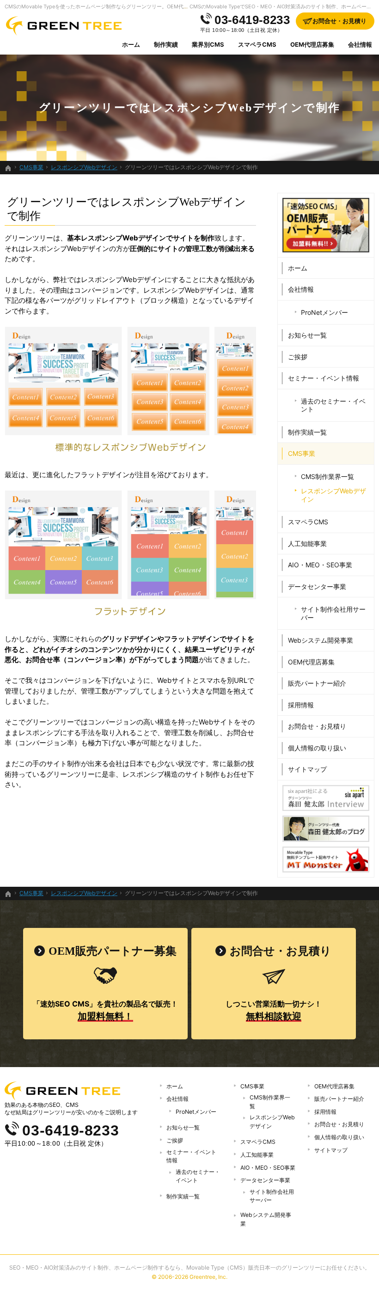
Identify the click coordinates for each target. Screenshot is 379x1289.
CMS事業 (301, 453)
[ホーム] (8, 168)
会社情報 (301, 289)
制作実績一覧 (307, 432)
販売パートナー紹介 (317, 683)
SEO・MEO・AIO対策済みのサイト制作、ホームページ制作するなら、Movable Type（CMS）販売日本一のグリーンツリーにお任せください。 (189, 1267)
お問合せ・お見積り (317, 726)
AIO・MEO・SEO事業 (320, 565)
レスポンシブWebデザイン (333, 495)
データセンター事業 (317, 586)
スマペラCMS (308, 522)
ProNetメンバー (324, 312)
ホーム (297, 268)
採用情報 (301, 705)
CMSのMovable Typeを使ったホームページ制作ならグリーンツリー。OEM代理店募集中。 (109, 6)
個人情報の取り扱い (317, 748)
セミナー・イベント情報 (323, 378)
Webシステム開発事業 (320, 640)
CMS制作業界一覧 (327, 476)
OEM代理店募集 (311, 662)
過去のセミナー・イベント (333, 405)
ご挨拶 (297, 357)
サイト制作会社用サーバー (333, 613)
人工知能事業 (307, 543)
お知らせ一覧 (307, 335)
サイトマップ (307, 769)
